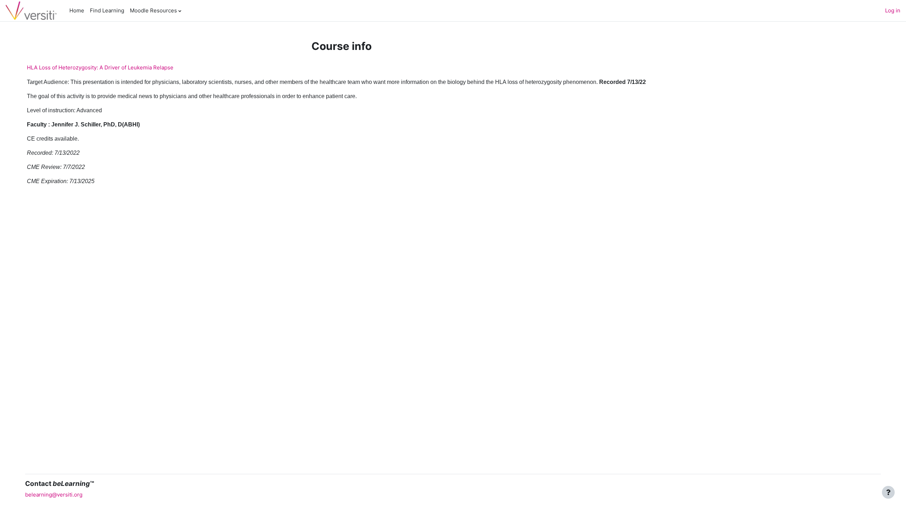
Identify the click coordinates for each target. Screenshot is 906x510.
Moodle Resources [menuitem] (153, 10)
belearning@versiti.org (53, 494)
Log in (892, 10)
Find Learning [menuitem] (107, 10)
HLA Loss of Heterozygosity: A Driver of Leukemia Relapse (100, 67)
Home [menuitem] (76, 10)
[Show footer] (888, 492)
